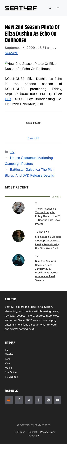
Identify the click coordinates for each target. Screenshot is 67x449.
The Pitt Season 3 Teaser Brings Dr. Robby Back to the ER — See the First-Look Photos (47, 216)
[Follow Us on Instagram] (38, 400)
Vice (7, 363)
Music (8, 367)
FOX (8, 99)
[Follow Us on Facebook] (19, 400)
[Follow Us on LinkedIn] (48, 400)
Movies (9, 354)
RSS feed (20, 432)
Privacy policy (47, 432)
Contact (32, 432)
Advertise (33, 435)
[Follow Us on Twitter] (29, 400)
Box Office (11, 372)
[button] (50, 8)
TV (12, 152)
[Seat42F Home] (9, 400)
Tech (8, 358)
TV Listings (11, 376)
